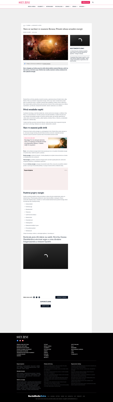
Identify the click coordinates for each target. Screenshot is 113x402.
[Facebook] (17, 340)
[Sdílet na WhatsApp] (39, 297)
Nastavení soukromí (22, 351)
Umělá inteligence (34, 374)
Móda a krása (32, 6)
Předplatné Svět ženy (23, 344)
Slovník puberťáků (26, 365)
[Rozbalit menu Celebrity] (43, 6)
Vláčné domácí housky (29, 384)
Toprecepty (74, 354)
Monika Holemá (27, 32)
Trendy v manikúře (20, 373)
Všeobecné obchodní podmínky (25, 352)
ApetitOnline (75, 344)
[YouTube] (23, 340)
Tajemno (28, 25)
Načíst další (45, 305)
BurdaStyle (70, 396)
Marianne (73, 347)
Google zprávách (46, 63)
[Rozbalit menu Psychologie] (62, 6)
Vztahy (46, 344)
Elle (72, 346)
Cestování (21, 367)
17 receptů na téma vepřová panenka (34, 381)
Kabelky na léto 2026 (28, 375)
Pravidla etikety (19, 365)
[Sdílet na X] (36, 297)
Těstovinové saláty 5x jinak (21, 381)
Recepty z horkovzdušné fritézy (33, 389)
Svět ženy (58, 396)
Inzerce (19, 355)
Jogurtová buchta (24, 386)
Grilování (27, 368)
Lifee (72, 352)
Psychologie (58, 6)
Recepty (46, 357)
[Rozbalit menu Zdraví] (69, 6)
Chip (72, 351)
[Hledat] (93, 2)
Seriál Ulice (28, 374)
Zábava (74, 6)
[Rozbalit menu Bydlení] (84, 6)
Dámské (62, 396)
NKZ (66, 396)
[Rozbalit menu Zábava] (76, 6)
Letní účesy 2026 (36, 375)
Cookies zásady (21, 354)
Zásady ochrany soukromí (24, 349)
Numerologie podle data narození (30, 367)
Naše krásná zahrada (77, 349)
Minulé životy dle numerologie (29, 373)
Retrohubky (49, 6)
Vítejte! (23, 368)
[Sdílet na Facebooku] (34, 297)
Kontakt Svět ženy (22, 346)
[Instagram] (20, 340)
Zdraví (67, 6)
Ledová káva (24, 389)
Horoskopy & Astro (36, 25)
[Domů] (24, 2)
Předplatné (85, 2)
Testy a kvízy (33, 365)
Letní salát (22, 388)
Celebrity (40, 6)
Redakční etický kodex (23, 347)
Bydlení (81, 6)
